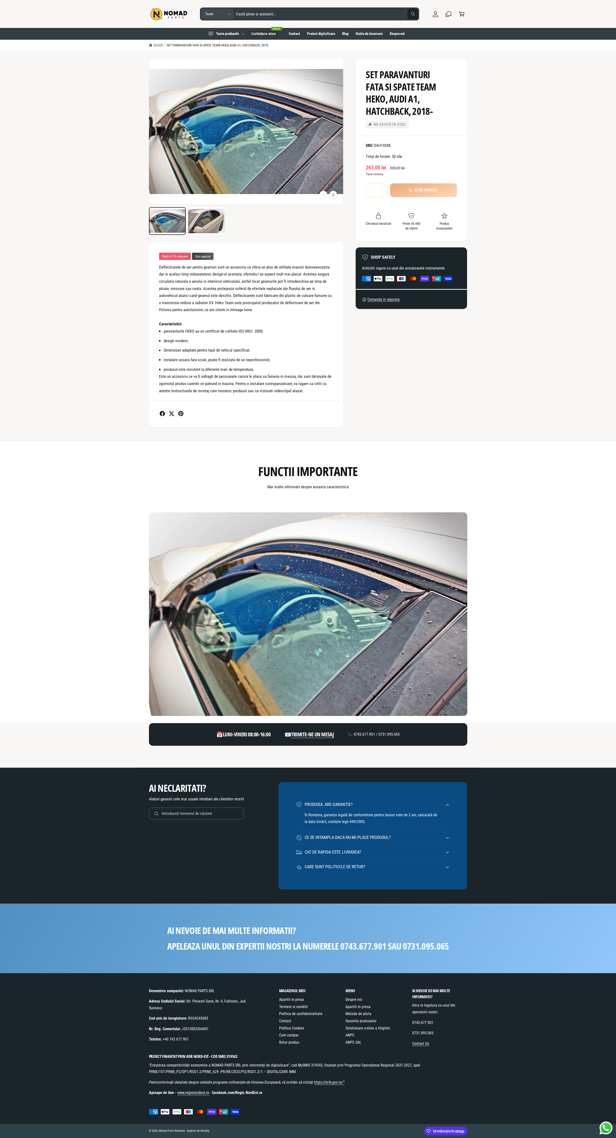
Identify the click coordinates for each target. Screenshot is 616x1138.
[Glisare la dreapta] (333, 195)
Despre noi (354, 999)
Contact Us (420, 1043)
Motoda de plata (358, 1013)
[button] (461, 14)
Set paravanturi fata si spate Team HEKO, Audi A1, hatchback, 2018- (218, 45)
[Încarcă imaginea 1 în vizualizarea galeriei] (167, 221)
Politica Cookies (291, 1028)
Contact (285, 1021)
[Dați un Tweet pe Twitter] (171, 413)
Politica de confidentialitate (301, 1013)
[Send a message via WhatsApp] (606, 1128)
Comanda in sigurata (383, 299)
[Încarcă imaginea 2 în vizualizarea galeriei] (206, 221)
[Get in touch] (448, 14)
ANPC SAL (353, 1042)
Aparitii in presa (291, 999)
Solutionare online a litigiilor (368, 1028)
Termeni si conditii (293, 1006)
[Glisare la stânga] (323, 195)
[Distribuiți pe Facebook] (162, 413)
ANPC (350, 1035)
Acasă (158, 45)
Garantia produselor (361, 1021)
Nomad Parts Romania (172, 1130)
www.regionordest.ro (193, 1092)
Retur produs (289, 1042)
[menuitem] (226, 33)
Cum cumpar (289, 1035)
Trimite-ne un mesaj (312, 734)
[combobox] (327, 14)
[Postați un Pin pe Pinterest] (181, 413)
